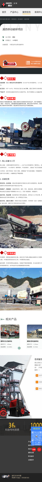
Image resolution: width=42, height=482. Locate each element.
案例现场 (26, 12)
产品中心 (14, 12)
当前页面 (26, 19)
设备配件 (31, 460)
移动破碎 (20, 19)
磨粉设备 (31, 452)
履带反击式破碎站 (6, 341)
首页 (4, 12)
